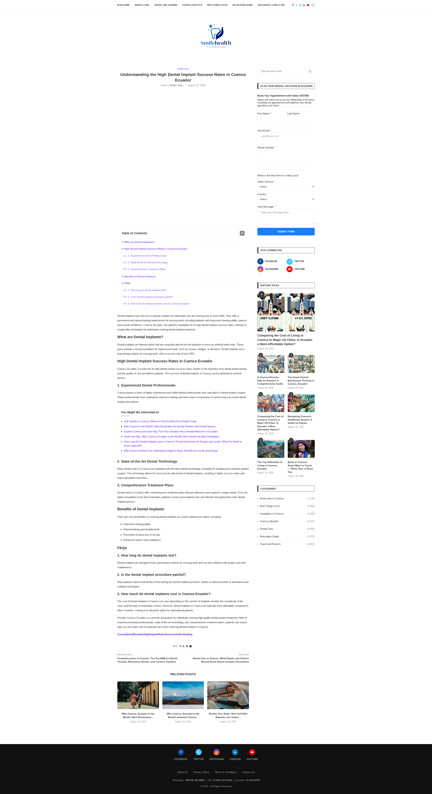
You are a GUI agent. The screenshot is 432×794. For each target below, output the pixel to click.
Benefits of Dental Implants (140, 276)
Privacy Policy (201, 772)
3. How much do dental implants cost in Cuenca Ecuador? (159, 303)
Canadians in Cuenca (287, 513)
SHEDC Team (176, 85)
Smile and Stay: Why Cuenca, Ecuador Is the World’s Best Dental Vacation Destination (171, 436)
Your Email (263, 130)
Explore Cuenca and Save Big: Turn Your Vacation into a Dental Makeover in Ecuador (171, 431)
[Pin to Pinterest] (187, 646)
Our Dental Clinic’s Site (271, 5)
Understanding (183, 634)
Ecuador (139, 634)
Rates (161, 634)
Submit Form (286, 231)
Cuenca (121, 634)
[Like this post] (176, 646)
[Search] (313, 5)
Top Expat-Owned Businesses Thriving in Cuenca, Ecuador (301, 380)
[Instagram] (300, 5)
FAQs (127, 283)
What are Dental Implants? (139, 242)
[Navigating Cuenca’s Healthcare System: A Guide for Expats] (301, 403)
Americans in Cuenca (287, 498)
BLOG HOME (123, 5)
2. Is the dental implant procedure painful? (150, 296)
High (146, 634)
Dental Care (142, 5)
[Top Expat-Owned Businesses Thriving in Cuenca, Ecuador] (301, 364)
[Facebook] (293, 5)
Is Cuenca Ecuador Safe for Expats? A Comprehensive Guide (270, 380)
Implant (153, 634)
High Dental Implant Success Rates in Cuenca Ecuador (155, 248)
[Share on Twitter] (183, 646)
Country (261, 194)
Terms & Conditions (226, 772)
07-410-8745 (253, 780)
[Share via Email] (190, 646)
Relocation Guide (243, 5)
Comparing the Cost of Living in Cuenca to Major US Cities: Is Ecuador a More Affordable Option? (285, 340)
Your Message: (265, 206)
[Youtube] (308, 5)
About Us (182, 772)
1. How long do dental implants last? (147, 290)
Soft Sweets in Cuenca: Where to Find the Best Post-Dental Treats (160, 421)
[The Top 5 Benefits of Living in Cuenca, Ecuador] (270, 449)
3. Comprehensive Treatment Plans (147, 269)
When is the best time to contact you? (278, 175)
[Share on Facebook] (180, 646)
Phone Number (265, 147)
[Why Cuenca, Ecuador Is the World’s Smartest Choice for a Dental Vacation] (183, 695)
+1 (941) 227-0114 (222, 780)
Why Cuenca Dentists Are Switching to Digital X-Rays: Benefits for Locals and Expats (171, 450)
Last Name (293, 113)
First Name (263, 113)
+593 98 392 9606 (194, 780)
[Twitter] (296, 5)
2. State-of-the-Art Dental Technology (148, 262)
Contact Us (248, 772)
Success (170, 634)
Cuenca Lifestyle (192, 5)
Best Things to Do (217, 5)
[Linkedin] (304, 5)
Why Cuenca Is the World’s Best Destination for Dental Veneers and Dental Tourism (170, 426)
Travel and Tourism (165, 5)
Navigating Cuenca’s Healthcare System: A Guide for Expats (300, 419)
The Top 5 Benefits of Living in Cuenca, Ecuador (269, 465)
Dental (130, 634)
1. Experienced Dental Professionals (147, 255)
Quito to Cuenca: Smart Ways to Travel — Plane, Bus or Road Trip (300, 467)
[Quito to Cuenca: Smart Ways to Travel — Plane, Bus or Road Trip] (301, 449)
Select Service (265, 181)
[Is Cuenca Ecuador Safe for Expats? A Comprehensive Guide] (270, 364)
